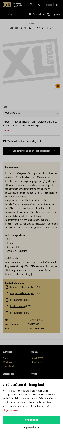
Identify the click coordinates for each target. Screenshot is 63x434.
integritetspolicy (10, 410)
